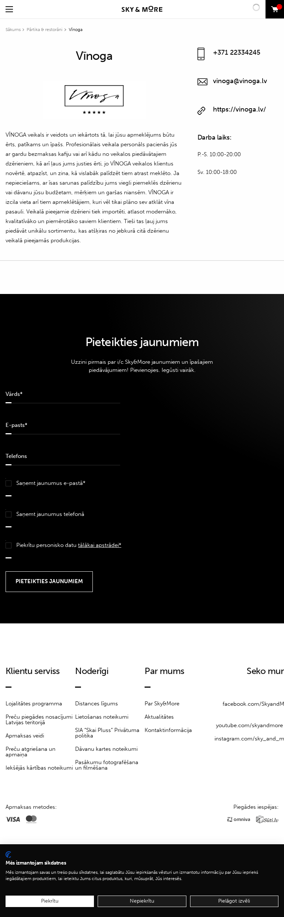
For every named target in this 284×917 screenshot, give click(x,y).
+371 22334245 (236, 52)
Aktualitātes (159, 717)
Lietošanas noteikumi (101, 717)
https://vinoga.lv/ (239, 109)
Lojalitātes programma (34, 703)
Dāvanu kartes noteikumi (106, 749)
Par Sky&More (162, 703)
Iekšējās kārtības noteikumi (39, 767)
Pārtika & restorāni (44, 29)
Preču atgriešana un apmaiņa (30, 752)
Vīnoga (75, 29)
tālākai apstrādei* (99, 545)
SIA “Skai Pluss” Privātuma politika (107, 733)
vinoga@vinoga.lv (240, 81)
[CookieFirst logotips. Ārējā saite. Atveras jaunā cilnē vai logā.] (8, 854)
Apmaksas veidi (25, 735)
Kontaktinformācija (168, 730)
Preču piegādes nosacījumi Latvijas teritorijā (39, 720)
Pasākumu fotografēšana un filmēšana (106, 765)
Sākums (13, 29)
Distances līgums (96, 703)
